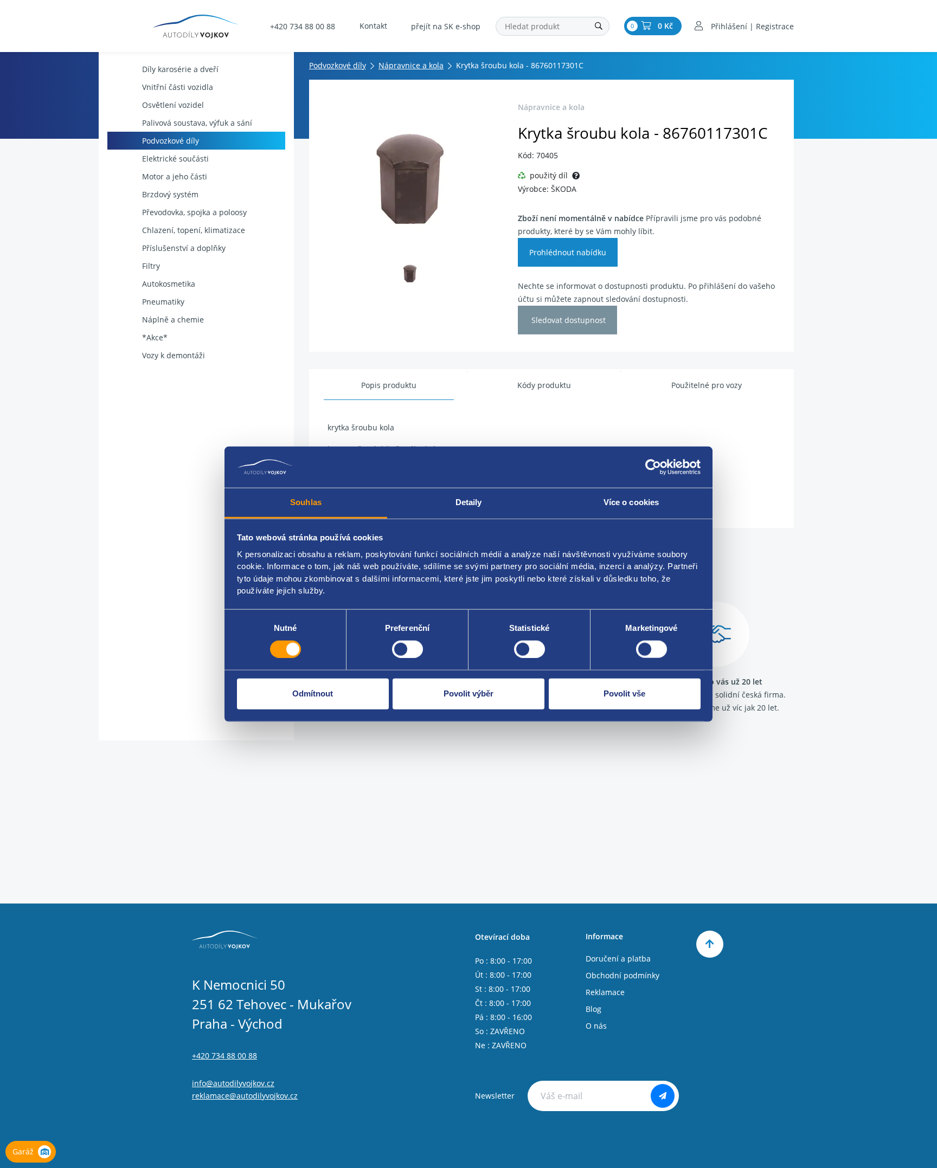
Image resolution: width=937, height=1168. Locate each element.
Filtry (151, 266)
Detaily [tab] (468, 502)
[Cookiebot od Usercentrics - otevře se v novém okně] (653, 467)
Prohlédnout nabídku (567, 252)
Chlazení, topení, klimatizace (193, 230)
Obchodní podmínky (622, 975)
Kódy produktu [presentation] (544, 385)
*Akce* (155, 337)
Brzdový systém (170, 194)
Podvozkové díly (170, 140)
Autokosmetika (168, 284)
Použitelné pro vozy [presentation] (706, 385)
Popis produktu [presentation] (388, 385)
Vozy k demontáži (173, 355)
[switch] (407, 648)
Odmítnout (312, 693)
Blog (593, 1009)
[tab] (389, 386)
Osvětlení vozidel (173, 105)
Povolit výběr (468, 693)
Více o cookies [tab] (631, 502)
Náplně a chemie (173, 319)
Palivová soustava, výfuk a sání (197, 123)
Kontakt (373, 26)
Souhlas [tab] (306, 502)
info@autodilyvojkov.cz (233, 1083)
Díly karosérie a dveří (180, 69)
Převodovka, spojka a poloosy (194, 212)
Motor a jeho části (174, 176)
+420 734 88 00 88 (302, 26)
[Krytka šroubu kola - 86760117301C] (410, 174)
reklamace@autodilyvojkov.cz (245, 1095)
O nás (596, 1026)
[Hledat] (598, 26)
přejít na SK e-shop (445, 26)
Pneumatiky (163, 301)
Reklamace (605, 992)
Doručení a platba (618, 958)
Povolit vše (624, 693)
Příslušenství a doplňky (184, 248)
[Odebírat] (663, 1096)
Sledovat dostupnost (567, 320)
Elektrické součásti (175, 158)
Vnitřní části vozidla (177, 87)
